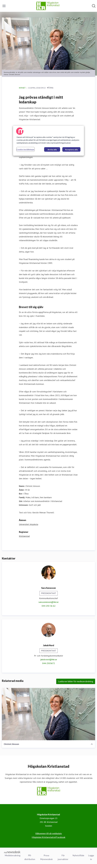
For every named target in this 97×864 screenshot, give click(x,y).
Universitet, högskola (28, 524)
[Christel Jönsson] (48, 714)
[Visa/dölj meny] (4, 6)
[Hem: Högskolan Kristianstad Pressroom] (48, 5)
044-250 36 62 (48, 605)
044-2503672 (48, 663)
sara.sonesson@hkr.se (48, 602)
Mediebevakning (12, 855)
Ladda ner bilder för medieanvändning (75, 681)
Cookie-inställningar (25, 149)
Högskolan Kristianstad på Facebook (48, 837)
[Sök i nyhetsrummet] (94, 6)
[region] (48, 141)
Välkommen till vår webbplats (48, 833)
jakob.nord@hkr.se (48, 659)
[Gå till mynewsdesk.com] (12, 852)
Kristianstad (24, 536)
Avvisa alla (52, 149)
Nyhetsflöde (78, 855)
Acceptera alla (71, 149)
